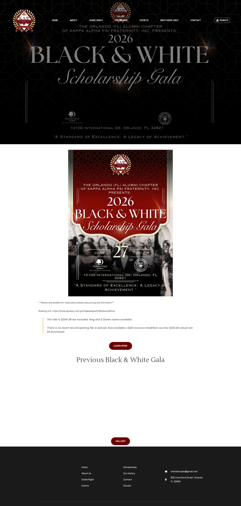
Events (144, 20)
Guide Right (96, 20)
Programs (121, 20)
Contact (195, 20)
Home (55, 20)
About (73, 20)
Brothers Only (169, 20)
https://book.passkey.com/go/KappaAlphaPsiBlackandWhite (83, 311)
